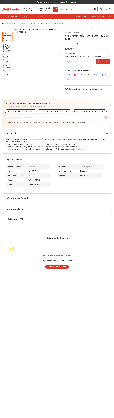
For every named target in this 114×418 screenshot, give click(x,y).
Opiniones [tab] (12, 219)
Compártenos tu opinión (57, 266)
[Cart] (110, 9)
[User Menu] (101, 9)
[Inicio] (4, 23)
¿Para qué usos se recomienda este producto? (54, 111)
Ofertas (27, 16)
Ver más (99, 89)
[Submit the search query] (55, 9)
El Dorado (28, 10)
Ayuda (108, 16)
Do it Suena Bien (80, 16)
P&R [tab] (21, 219)
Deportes (9, 23)
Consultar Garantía (96, 16)
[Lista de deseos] (106, 9)
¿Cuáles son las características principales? (20, 111)
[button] (7, 29)
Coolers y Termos (22, 23)
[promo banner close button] (111, 2)
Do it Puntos (38, 16)
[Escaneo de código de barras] (95, 9)
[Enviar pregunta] (106, 117)
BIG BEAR (68, 32)
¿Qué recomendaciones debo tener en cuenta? (89, 111)
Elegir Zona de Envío (45, 10)
